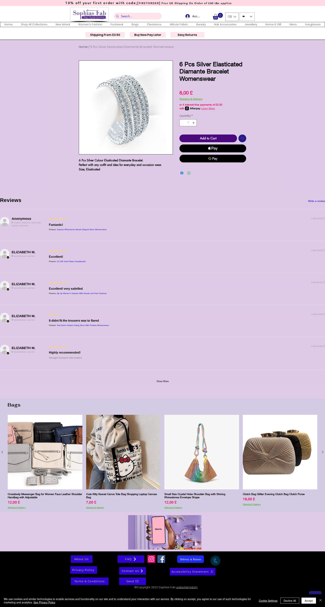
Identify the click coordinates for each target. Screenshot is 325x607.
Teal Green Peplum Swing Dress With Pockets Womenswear (83, 325)
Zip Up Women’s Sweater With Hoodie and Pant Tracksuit (81, 293)
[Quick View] (45, 452)
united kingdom (186, 587)
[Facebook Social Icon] (161, 559)
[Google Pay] (212, 159)
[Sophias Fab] (151, 559)
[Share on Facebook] (182, 173)
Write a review (316, 201)
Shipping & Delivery (191, 99)
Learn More (208, 108)
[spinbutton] (188, 122)
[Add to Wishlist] (242, 138)
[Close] (320, 600)
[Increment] (193, 122)
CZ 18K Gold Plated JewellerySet (71, 261)
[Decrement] (182, 122)
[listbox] (232, 17)
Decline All (290, 600)
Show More (162, 381)
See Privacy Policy (44, 602)
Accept (309, 600)
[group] (162, 462)
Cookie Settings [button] (268, 600)
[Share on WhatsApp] (189, 173)
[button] (218, 16)
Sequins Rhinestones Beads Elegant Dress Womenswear (82, 229)
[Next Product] (322, 452)
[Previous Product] (2, 452)
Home (83, 47)
